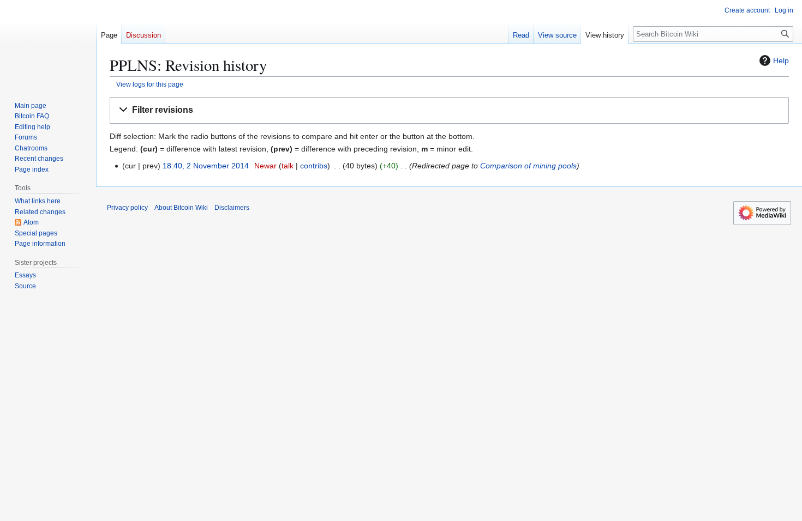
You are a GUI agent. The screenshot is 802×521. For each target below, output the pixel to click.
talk (288, 165)
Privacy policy (127, 207)
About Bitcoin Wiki (181, 207)
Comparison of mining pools (528, 165)
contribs (313, 165)
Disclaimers (231, 207)
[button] (449, 110)
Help (781, 60)
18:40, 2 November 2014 (206, 165)
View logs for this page (149, 84)
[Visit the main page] (48, 43)
